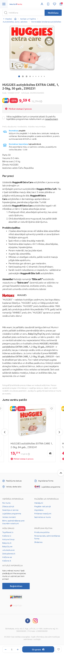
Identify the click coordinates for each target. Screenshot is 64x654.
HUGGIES (22, 295)
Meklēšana (53, 12)
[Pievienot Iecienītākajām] (58, 649)
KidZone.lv (6, 536)
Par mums (6, 503)
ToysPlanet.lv (7, 532)
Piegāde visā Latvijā (42, 506)
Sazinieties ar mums (42, 517)
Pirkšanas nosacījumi (42, 514)
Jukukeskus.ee (8, 550)
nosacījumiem (51, 119)
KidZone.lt (6, 561)
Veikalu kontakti (9, 517)
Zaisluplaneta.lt (8, 554)
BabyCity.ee (7, 546)
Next (59, 432)
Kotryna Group (8, 539)
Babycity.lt (6, 543)
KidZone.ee (7, 557)
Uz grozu (36, 649)
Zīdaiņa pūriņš (8, 506)
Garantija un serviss (10, 510)
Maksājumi (38, 503)
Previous (5, 432)
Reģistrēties (16, 586)
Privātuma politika (41, 532)
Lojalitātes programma (11, 514)
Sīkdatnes (38, 542)
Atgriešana (38, 510)
